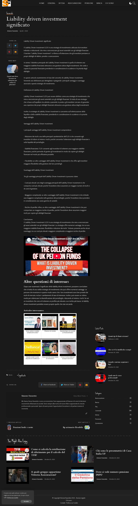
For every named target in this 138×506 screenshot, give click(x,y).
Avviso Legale (80, 498)
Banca (97, 402)
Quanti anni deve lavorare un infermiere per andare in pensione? (12, 81)
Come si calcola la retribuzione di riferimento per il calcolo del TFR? (48, 452)
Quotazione (99, 423)
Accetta (26, 501)
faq (96, 407)
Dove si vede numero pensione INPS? (112, 473)
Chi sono (68, 500)
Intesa (97, 415)
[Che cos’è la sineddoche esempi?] (100, 351)
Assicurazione (99, 398)
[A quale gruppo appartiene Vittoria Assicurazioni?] (17, 475)
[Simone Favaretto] (6, 3)
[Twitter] (15, 45)
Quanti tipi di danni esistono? (118, 336)
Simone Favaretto (12, 31)
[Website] (86, 413)
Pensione (98, 419)
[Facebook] (9, 45)
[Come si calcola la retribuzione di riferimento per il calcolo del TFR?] (17, 454)
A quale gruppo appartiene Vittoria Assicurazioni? (46, 473)
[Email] (15, 52)
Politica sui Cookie (12, 497)
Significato (22, 375)
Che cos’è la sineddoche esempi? (119, 350)
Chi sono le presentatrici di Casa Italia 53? (113, 452)
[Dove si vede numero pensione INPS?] (82, 475)
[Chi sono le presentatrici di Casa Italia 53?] (82, 454)
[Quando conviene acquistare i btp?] (100, 364)
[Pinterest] (9, 52)
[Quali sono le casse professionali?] (100, 378)
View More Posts (79, 396)
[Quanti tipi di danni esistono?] (100, 337)
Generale (9, 13)
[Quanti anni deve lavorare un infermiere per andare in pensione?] (12, 69)
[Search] (134, 3)
